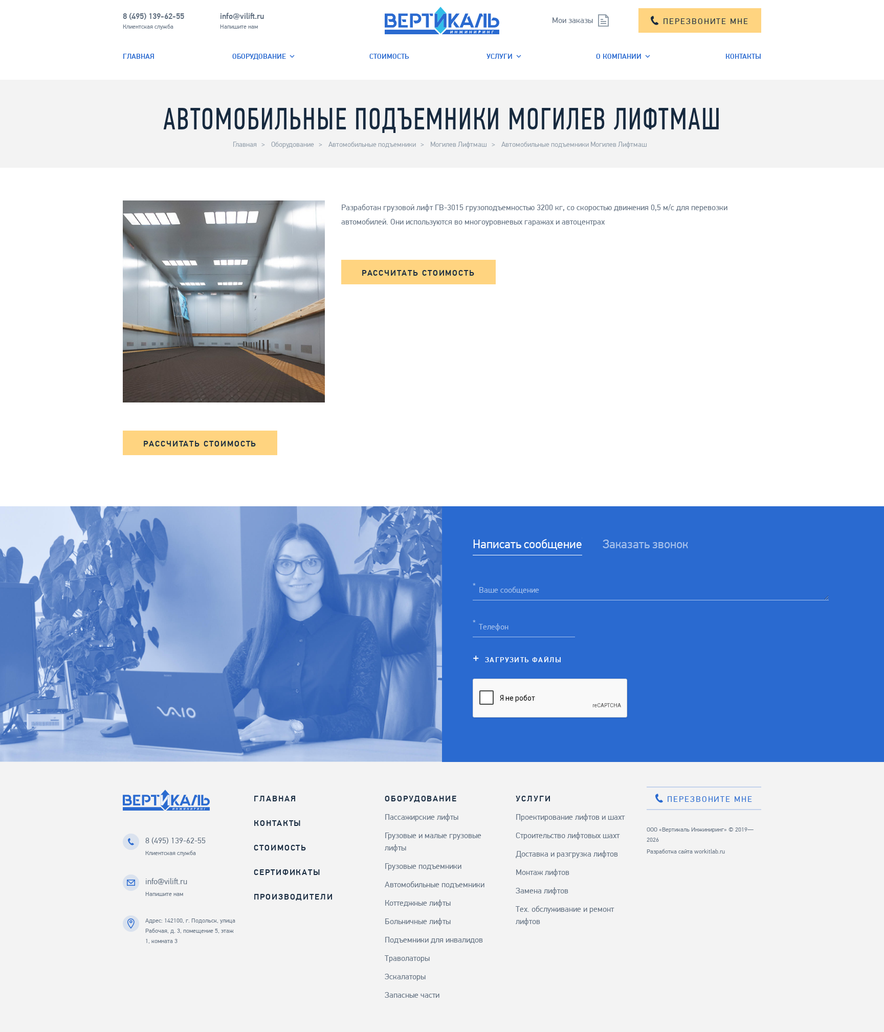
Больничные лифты (418, 921)
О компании (619, 56)
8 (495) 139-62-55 (153, 16)
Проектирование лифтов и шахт (570, 817)
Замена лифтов (542, 890)
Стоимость (389, 56)
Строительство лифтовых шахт (568, 835)
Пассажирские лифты (421, 817)
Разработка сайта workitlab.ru (686, 851)
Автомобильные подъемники (372, 144)
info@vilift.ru (242, 16)
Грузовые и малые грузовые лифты (433, 841)
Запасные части (412, 995)
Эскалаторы (405, 976)
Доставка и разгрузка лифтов (567, 854)
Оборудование (259, 56)
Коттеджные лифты (418, 903)
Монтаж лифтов (542, 872)
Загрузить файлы (523, 659)
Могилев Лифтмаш (458, 144)
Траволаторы (407, 958)
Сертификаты (287, 872)
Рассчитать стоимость (418, 273)
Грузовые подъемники (423, 866)
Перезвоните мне (706, 21)
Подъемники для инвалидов (434, 940)
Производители (294, 897)
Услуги (500, 56)
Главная (138, 56)
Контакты (743, 56)
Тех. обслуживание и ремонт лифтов (565, 915)
